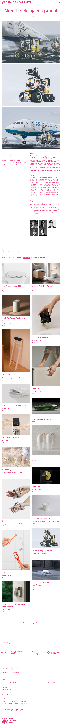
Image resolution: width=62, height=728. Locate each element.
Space (18, 257)
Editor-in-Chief (24, 668)
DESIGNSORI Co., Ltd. (8, 690)
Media (43, 682)
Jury (8, 682)
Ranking (37, 682)
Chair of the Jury (7, 668)
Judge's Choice (50, 682)
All (13, 257)
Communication (38, 257)
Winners (23, 682)
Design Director (34, 668)
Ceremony (30, 682)
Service (17, 682)
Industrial (26, 257)
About (3, 682)
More (56, 643)
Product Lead (6, 672)
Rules (12, 682)
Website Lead (15, 672)
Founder (16, 668)
